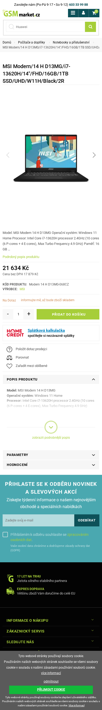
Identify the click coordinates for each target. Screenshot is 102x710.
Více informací (76, 705)
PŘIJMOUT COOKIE (51, 689)
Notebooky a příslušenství (71, 42)
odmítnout (51, 681)
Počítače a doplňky (31, 42)
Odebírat (87, 520)
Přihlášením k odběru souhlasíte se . (49, 537)
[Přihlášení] (83, 13)
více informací (51, 673)
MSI (22, 289)
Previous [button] (8, 155)
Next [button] (94, 155)
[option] (51, 154)
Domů (7, 42)
